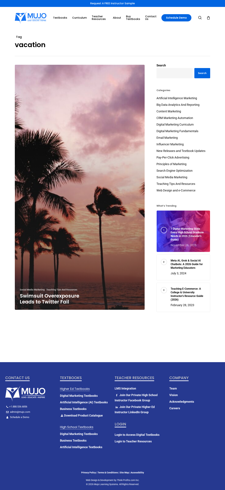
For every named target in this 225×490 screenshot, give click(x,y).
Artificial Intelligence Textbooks (81, 447)
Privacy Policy (88, 472)
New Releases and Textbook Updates (180, 151)
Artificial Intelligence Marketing (176, 98)
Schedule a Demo (19, 417)
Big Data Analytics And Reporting (177, 104)
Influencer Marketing (170, 144)
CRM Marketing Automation (174, 118)
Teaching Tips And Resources (61, 289)
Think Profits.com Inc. (128, 480)
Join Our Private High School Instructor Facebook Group (136, 397)
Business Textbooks (73, 409)
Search (161, 65)
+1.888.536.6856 (18, 406)
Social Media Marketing (32, 289)
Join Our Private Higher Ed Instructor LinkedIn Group (135, 409)
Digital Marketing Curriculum (175, 124)
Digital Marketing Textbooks (79, 395)
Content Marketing (168, 111)
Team (173, 388)
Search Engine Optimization (174, 170)
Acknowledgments (181, 401)
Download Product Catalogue (83, 415)
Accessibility (137, 472)
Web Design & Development (99, 480)
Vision (173, 395)
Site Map (124, 472)
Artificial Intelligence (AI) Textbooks (84, 402)
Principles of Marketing (171, 164)
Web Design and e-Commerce (176, 190)
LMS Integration (125, 388)
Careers (174, 408)
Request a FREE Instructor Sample (112, 3)
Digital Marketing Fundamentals (177, 131)
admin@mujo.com (19, 411)
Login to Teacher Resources (133, 441)
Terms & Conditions (108, 472)
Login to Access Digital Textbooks (137, 434)
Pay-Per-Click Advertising (172, 157)
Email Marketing (167, 137)
